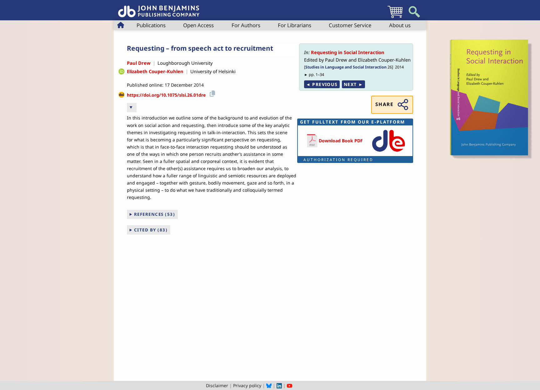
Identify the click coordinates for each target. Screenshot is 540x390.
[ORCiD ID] (121, 71)
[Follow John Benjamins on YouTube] (289, 385)
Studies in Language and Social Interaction (346, 67)
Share (384, 104)
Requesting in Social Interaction (347, 52)
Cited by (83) (151, 230)
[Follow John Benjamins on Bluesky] (269, 385)
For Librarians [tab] (294, 25)
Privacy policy (247, 385)
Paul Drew (139, 63)
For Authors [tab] (246, 25)
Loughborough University (185, 63)
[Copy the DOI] (211, 93)
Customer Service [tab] (350, 25)
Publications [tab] (151, 25)
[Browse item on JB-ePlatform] (388, 152)
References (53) (154, 214)
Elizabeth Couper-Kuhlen (155, 71)
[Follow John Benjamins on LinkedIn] (279, 385)
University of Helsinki (213, 71)
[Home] (158, 8)
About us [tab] (400, 25)
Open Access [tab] (198, 25)
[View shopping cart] (395, 18)
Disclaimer (217, 385)
